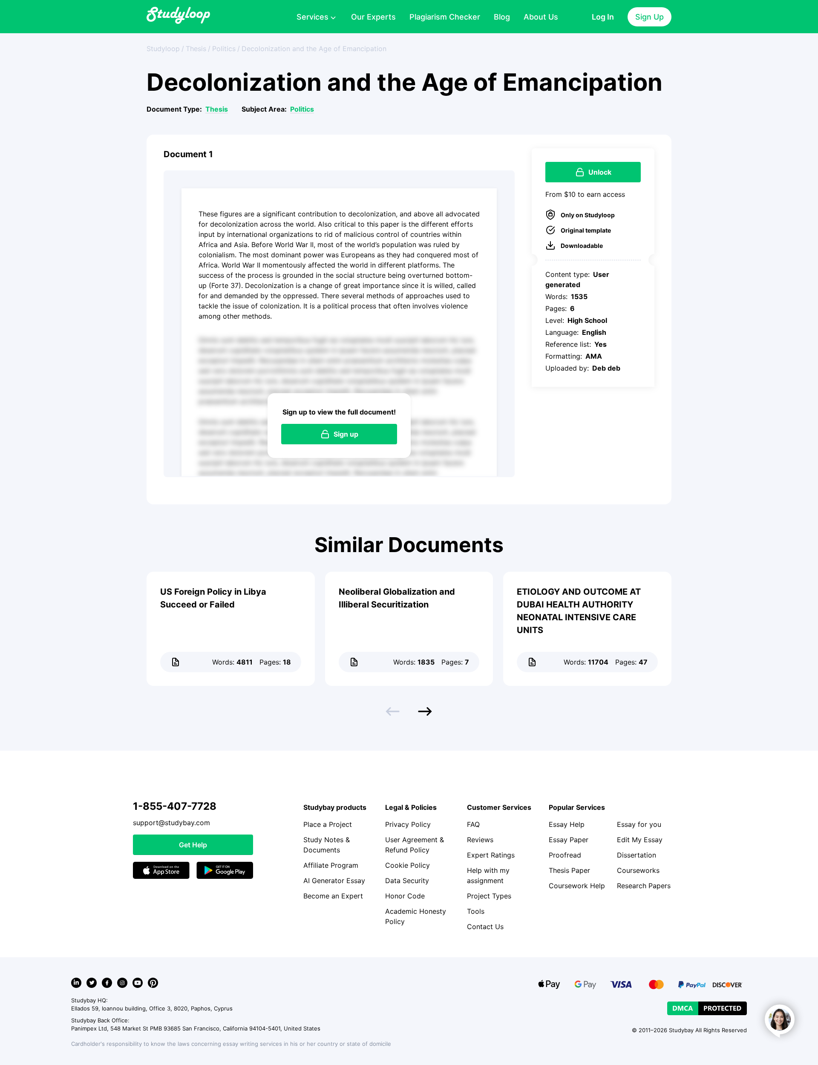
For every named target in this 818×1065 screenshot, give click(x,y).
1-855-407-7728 (174, 806)
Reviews (480, 839)
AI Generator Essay (334, 880)
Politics (302, 109)
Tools (475, 911)
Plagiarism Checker (444, 16)
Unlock (599, 172)
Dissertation (636, 855)
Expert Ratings (491, 855)
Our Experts (373, 16)
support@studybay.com (171, 822)
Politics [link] (224, 48)
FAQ (473, 824)
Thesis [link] (196, 48)
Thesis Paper (569, 870)
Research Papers (644, 885)
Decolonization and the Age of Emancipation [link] (314, 48)
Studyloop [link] (163, 48)
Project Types (489, 896)
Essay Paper (568, 839)
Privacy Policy (408, 824)
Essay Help (567, 824)
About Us (541, 16)
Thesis (216, 109)
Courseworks (638, 870)
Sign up (346, 434)
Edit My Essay (639, 839)
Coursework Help (577, 885)
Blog (502, 16)
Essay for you (639, 824)
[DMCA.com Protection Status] (707, 1008)
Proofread (565, 855)
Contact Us (485, 926)
